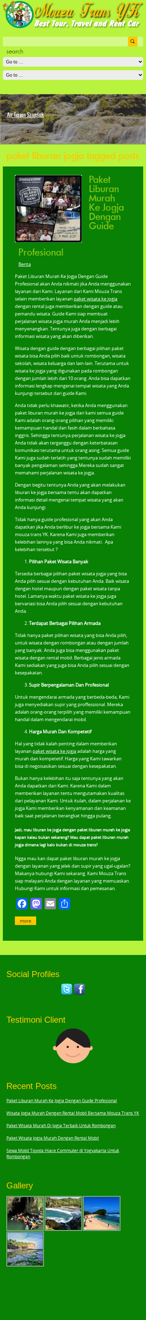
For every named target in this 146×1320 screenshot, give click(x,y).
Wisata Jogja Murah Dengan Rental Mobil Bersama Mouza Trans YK (72, 1113)
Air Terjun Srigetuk (25, 115)
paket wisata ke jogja (95, 299)
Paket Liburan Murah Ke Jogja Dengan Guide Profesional (61, 1101)
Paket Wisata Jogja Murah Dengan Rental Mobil (52, 1138)
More (25, 921)
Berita (24, 264)
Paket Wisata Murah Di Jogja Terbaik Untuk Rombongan (61, 1126)
